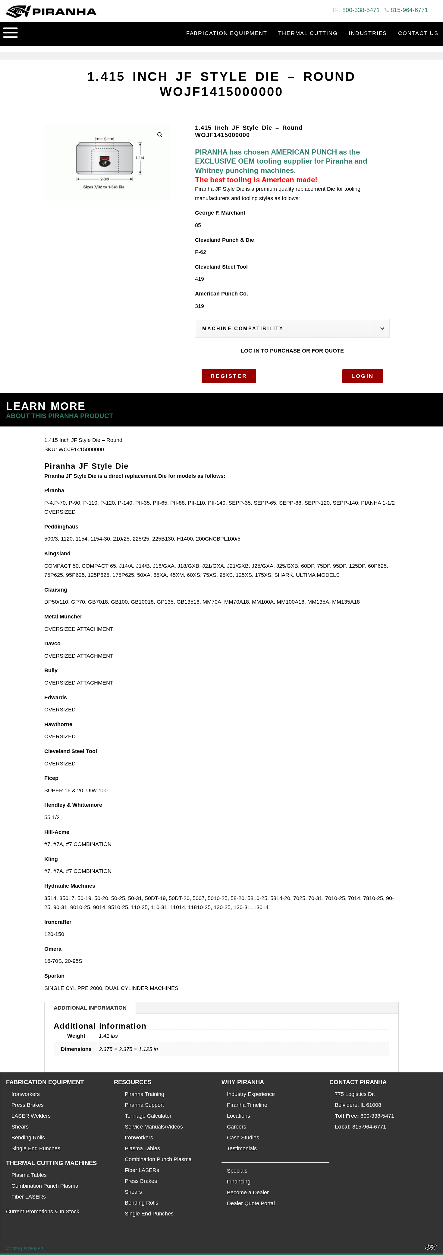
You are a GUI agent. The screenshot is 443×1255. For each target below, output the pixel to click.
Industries (368, 33)
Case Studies (243, 1138)
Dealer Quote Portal (251, 1203)
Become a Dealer (248, 1193)
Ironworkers (25, 1094)
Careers (236, 1127)
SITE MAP (33, 1248)
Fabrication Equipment (226, 33)
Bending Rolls (28, 1138)
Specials (237, 1171)
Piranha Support (144, 1105)
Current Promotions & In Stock (42, 1212)
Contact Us (418, 33)
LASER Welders (31, 1116)
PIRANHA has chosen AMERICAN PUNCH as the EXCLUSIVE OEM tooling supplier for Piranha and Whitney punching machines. (281, 161)
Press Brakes (27, 1105)
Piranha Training (144, 1094)
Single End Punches (35, 1148)
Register (229, 376)
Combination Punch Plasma (44, 1186)
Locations (238, 1116)
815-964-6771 (409, 10)
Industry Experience (251, 1094)
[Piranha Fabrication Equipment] (428, 1248)
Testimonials (242, 1148)
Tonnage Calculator (148, 1116)
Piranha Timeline (247, 1105)
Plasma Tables (29, 1175)
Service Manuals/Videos (154, 1127)
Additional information (90, 1008)
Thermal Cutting (308, 33)
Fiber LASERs (28, 1197)
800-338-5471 (361, 10)
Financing (238, 1182)
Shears (20, 1127)
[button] (160, 134)
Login (362, 376)
